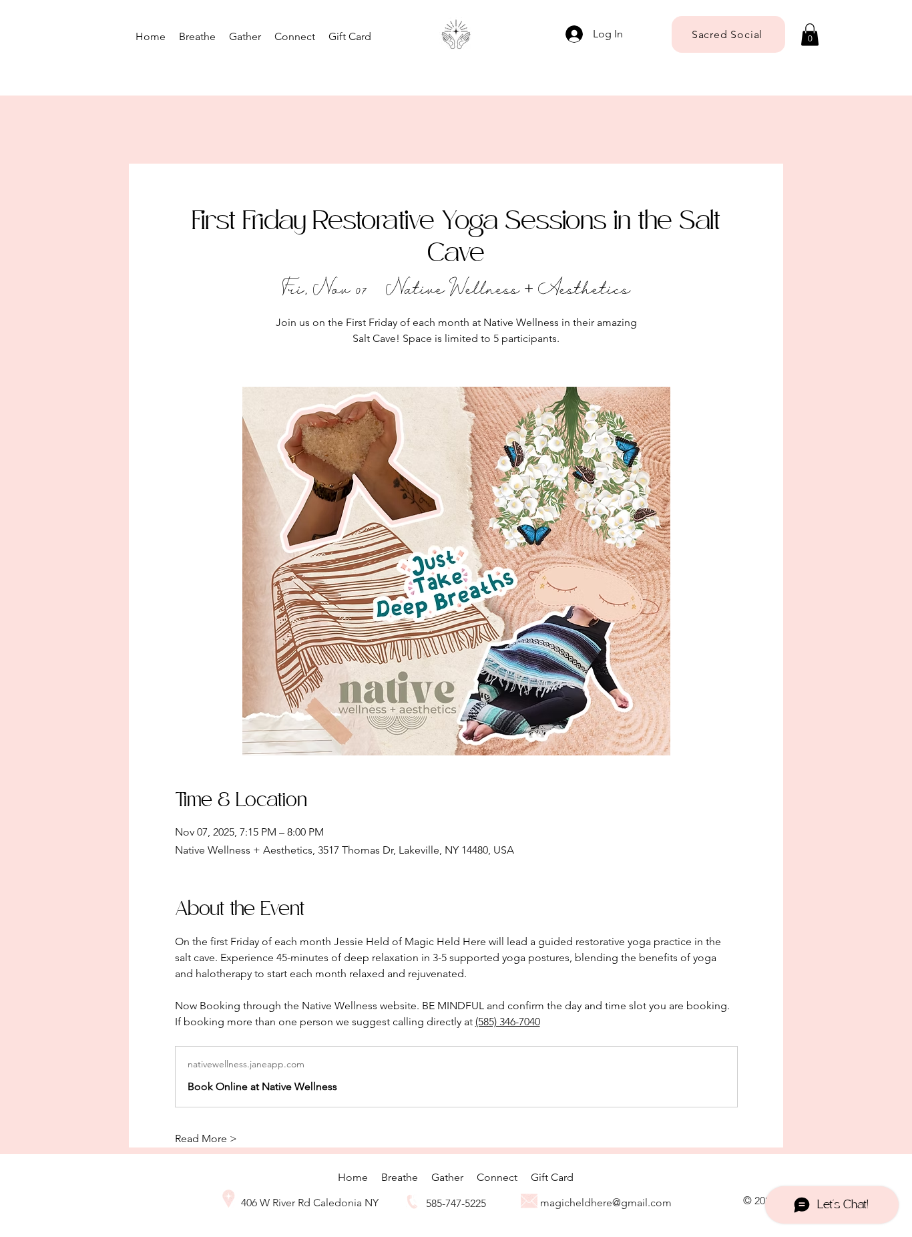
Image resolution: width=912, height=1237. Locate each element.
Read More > (206, 1138)
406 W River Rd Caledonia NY (310, 1202)
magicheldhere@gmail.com (606, 1202)
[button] (810, 34)
